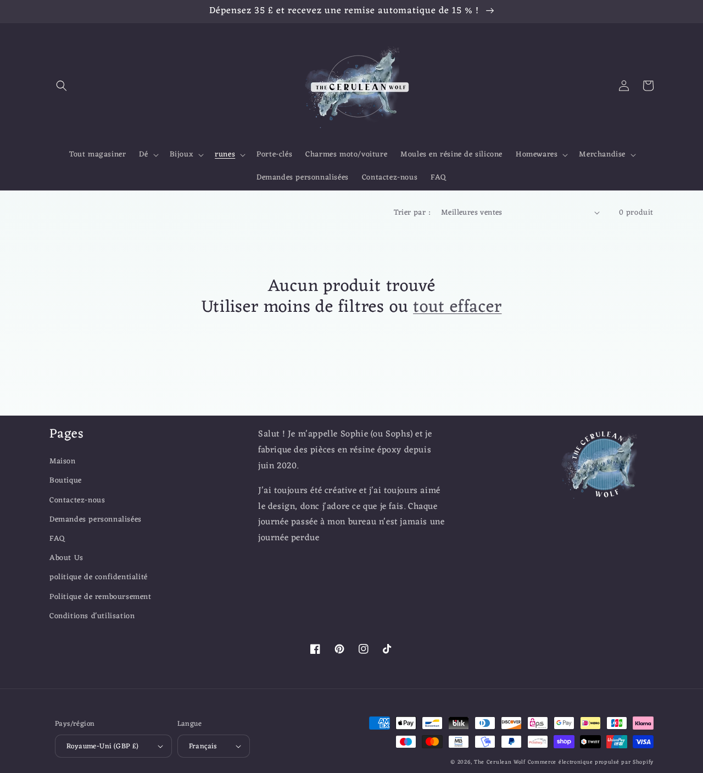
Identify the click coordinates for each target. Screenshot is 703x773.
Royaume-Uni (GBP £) (102, 746)
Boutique (65, 481)
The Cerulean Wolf (500, 762)
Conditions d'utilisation (92, 616)
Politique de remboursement (100, 597)
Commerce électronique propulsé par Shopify (591, 762)
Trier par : (412, 213)
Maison (62, 461)
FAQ (57, 539)
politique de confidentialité (98, 577)
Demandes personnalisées (95, 519)
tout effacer (457, 307)
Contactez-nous (77, 500)
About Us (66, 558)
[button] (61, 86)
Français (203, 746)
